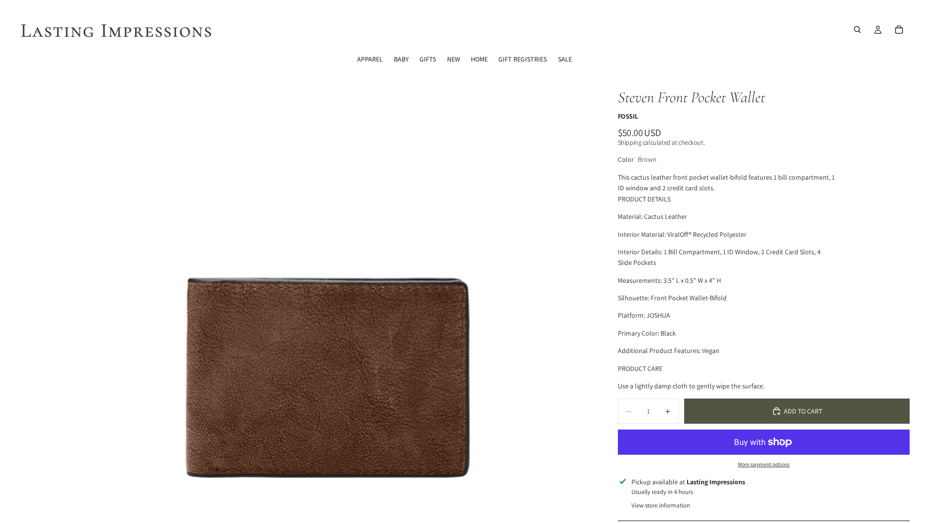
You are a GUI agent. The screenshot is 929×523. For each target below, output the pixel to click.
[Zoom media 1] (313, 296)
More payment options (764, 464)
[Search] (857, 29)
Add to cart (803, 411)
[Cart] (899, 29)
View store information (660, 505)
